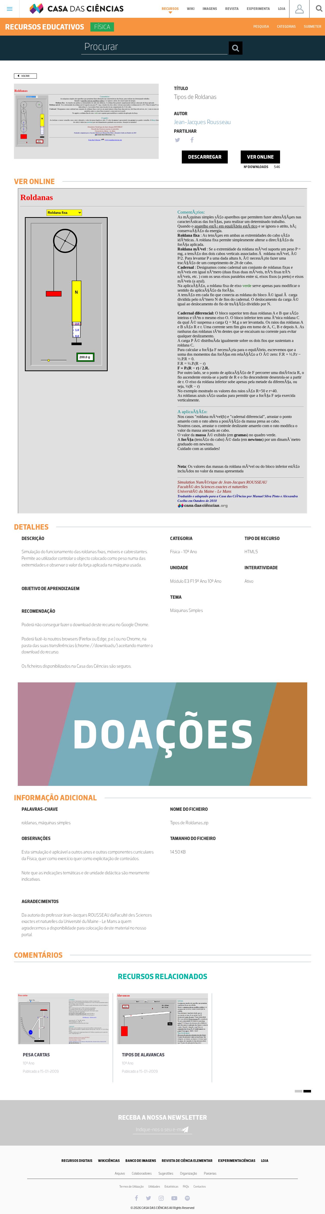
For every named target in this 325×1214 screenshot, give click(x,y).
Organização (188, 1173)
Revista (232, 9)
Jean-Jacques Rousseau (202, 122)
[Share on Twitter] (177, 140)
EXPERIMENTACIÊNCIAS (236, 1161)
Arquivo (120, 1173)
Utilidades (154, 1186)
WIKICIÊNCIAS (109, 1161)
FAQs (186, 1186)
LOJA (264, 1161)
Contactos (199, 1186)
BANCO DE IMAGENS (140, 1161)
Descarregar (204, 157)
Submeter (312, 26)
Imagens (210, 9)
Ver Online (260, 157)
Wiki (190, 9)
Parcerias (210, 1173)
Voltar (25, 76)
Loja (281, 9)
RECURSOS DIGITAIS (76, 1161)
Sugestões (165, 1173)
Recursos (170, 9)
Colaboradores (142, 1173)
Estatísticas (171, 1186)
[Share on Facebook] (192, 140)
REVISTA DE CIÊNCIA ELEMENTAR (187, 1161)
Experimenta (258, 9)
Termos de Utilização (131, 1186)
